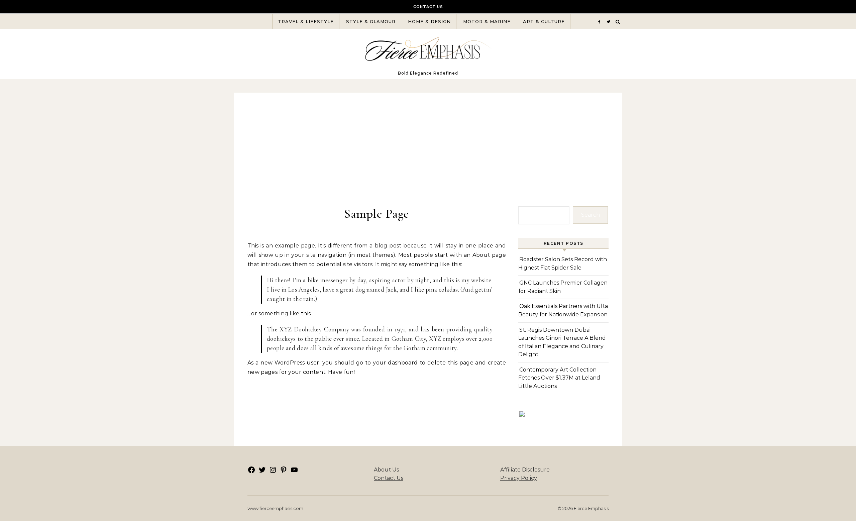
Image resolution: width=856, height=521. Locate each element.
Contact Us (428, 6)
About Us (386, 469)
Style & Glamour (371, 21)
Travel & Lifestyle (306, 21)
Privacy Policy (518, 478)
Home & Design (429, 21)
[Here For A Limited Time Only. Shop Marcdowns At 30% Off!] (522, 415)
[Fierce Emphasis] (428, 51)
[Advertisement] (428, 156)
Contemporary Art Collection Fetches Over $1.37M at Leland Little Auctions (559, 378)
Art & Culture (544, 21)
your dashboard (395, 362)
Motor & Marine (487, 21)
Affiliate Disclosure (525, 469)
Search (590, 215)
